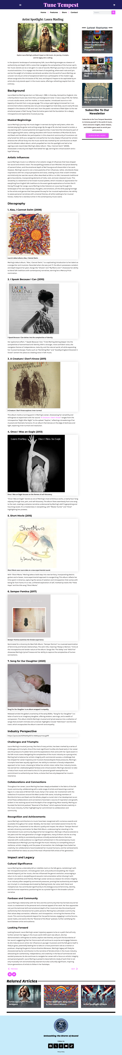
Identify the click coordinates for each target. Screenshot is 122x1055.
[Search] (113, 12)
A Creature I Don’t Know (50, 417)
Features (54, 12)
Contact (74, 12)
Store (64, 12)
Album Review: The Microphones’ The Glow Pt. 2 (96, 99)
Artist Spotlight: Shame (95, 1004)
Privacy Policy (61, 1051)
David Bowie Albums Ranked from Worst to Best (95, 73)
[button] (20, 4)
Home (43, 12)
